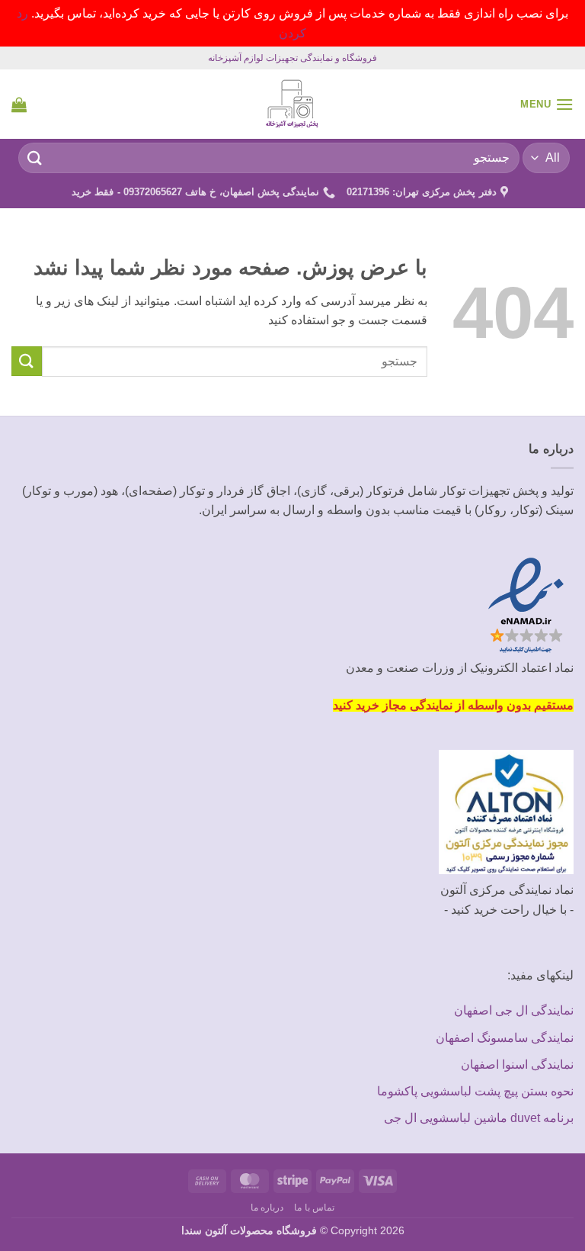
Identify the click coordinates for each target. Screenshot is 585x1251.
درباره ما (267, 1207)
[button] (547, 104)
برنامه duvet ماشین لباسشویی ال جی (479, 1117)
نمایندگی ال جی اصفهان (514, 1010)
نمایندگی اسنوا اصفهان (517, 1064)
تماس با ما (314, 1207)
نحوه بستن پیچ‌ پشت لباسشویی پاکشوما (475, 1091)
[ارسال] (35, 158)
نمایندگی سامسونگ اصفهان (505, 1037)
